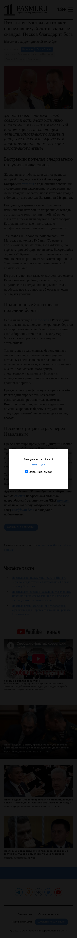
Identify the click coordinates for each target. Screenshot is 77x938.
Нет (34, 464)
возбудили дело (23, 510)
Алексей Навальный (43, 54)
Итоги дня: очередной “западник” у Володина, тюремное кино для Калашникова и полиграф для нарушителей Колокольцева (41, 596)
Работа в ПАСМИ (22, 921)
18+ (61, 9)
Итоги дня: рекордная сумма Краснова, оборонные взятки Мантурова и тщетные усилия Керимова (36, 852)
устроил (28, 184)
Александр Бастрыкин (17, 54)
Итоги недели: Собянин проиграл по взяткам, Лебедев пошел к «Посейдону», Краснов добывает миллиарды (38, 801)
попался (63, 500)
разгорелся (41, 320)
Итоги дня (27, 49)
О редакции (25, 914)
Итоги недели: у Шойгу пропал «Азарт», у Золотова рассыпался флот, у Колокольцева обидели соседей (36, 746)
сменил (19, 496)
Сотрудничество (48, 914)
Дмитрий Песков (15, 59)
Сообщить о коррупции (21, 527)
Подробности (44, 49)
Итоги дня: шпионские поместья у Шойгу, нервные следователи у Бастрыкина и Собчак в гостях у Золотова (41, 582)
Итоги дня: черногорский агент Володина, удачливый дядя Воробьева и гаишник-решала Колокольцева (41, 610)
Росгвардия (33, 59)
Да (43, 464)
